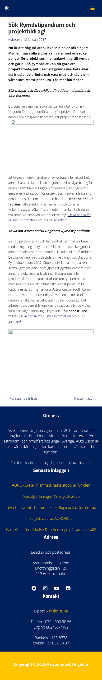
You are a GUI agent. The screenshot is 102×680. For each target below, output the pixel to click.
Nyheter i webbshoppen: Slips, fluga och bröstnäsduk (51, 507)
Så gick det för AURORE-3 (51, 518)
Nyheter (14, 39)
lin (86, 462)
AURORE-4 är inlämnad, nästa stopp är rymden (51, 485)
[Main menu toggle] (92, 8)
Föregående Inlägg (21, 398)
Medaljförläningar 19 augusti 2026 (51, 496)
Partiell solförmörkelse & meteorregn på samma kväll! (51, 529)
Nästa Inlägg (85, 398)
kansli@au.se (57, 611)
